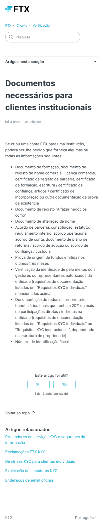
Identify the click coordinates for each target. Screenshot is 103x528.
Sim (38, 384)
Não (65, 384)
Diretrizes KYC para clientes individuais (40, 461)
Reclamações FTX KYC (25, 451)
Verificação (41, 25)
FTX (8, 25)
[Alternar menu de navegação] (89, 9)
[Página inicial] (17, 9)
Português (85, 517)
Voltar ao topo (18, 413)
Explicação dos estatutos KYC (31, 470)
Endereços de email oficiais (29, 480)
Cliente (22, 25)
